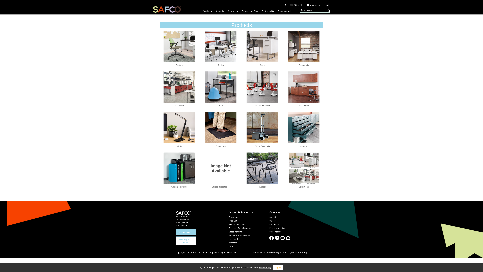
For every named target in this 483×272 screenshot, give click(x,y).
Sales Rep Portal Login (186, 241)
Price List (233, 220)
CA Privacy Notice (289, 252)
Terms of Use (259, 252)
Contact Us (274, 224)
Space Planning (235, 231)
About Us (273, 217)
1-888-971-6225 (185, 219)
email (188, 216)
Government (234, 217)
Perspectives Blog (277, 228)
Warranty (233, 242)
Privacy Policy (265, 267)
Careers (272, 220)
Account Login (185, 232)
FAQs (231, 246)
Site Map (303, 252)
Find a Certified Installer (239, 235)
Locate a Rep (234, 239)
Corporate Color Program (240, 228)
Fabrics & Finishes (237, 224)
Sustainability (275, 231)
